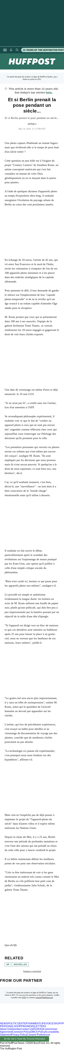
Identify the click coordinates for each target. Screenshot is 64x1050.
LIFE (43, 1023)
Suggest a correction (32, 971)
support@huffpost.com (44, 997)
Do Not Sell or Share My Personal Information (24, 1039)
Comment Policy (21, 1032)
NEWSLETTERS (36, 1026)
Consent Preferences (38, 1034)
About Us (5, 1029)
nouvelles (20, 964)
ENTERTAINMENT (29, 1023)
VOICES (50, 1023)
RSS (35, 1029)
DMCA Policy (37, 1032)
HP (7, 964)
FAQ (24, 997)
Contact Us (27, 1029)
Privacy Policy (19, 1034)
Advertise (15, 1029)
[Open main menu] (5, 50)
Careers (47, 1029)
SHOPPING (20, 1026)
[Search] (17, 50)
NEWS (4, 1023)
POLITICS (13, 1023)
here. (49, 92)
